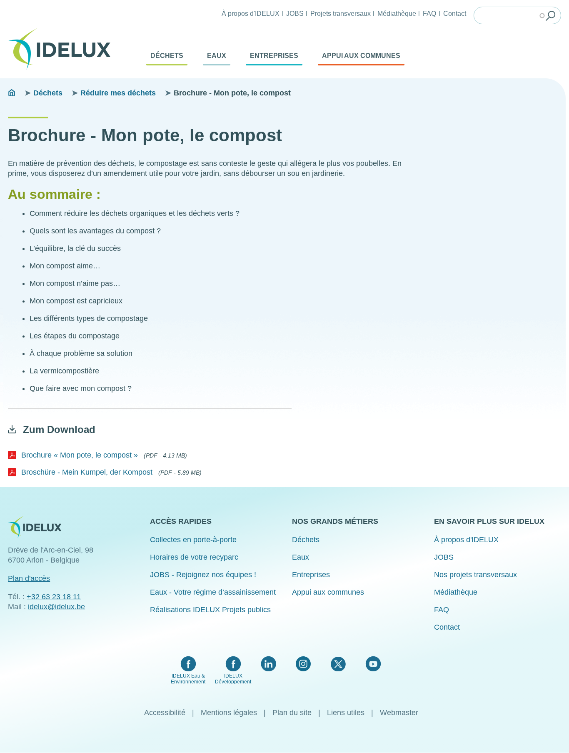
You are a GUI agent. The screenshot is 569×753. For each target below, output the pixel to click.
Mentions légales (229, 712)
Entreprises (274, 55)
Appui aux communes (361, 55)
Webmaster (399, 712)
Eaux (216, 55)
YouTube (373, 663)
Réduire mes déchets (118, 93)
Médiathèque (396, 13)
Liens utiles (345, 712)
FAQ (429, 13)
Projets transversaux (340, 13)
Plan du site (292, 712)
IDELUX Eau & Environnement (188, 679)
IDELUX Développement (233, 679)
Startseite (11, 93)
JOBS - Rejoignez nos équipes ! (203, 574)
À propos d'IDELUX (251, 13)
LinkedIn (268, 663)
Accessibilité (164, 712)
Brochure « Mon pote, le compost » (79, 455)
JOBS (295, 13)
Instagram (303, 663)
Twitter (338, 663)
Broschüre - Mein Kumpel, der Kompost (86, 472)
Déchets (166, 55)
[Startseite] (62, 49)
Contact (454, 13)
